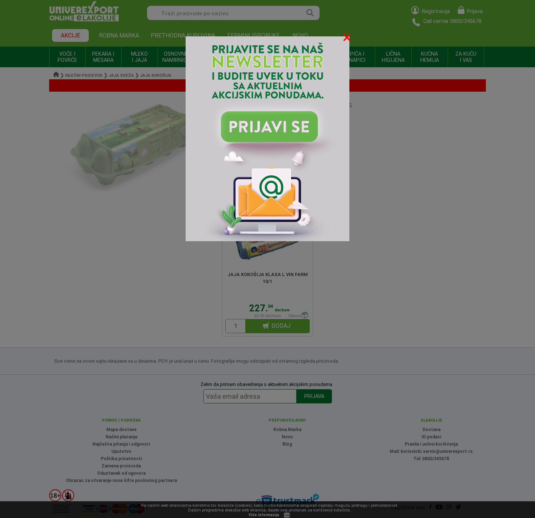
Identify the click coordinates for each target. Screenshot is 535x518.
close (347, 39)
